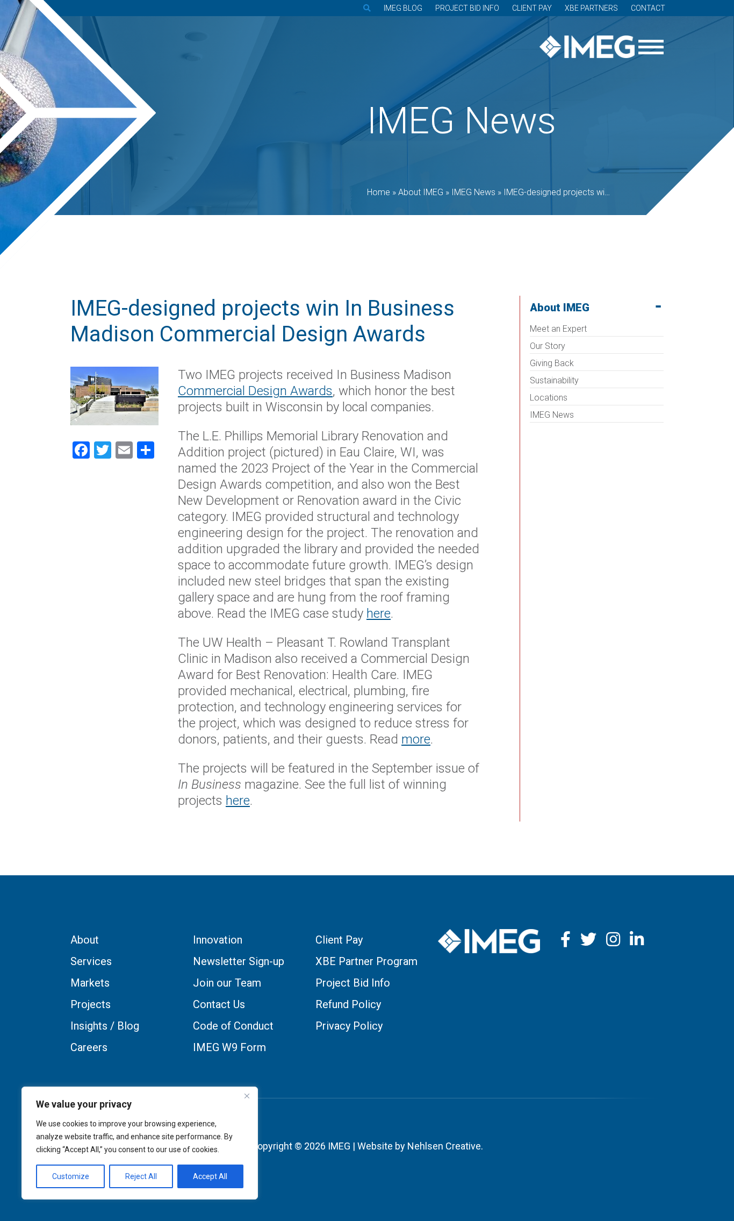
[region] (139, 1143)
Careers (88, 1047)
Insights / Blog (104, 1025)
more (415, 739)
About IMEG (559, 307)
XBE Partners (591, 8)
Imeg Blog (403, 8)
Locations (548, 397)
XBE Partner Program (366, 961)
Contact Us (219, 1004)
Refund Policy (348, 1004)
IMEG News (552, 415)
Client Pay (532, 8)
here (238, 800)
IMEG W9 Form (229, 1047)
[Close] (246, 1095)
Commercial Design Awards (255, 390)
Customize (70, 1176)
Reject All (141, 1176)
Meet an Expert (558, 329)
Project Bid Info (467, 8)
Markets (90, 982)
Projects (90, 1004)
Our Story (547, 346)
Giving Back (552, 363)
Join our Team (227, 982)
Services (91, 961)
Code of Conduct (233, 1025)
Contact (648, 8)
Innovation (217, 939)
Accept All (210, 1176)
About (84, 939)
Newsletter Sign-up (238, 961)
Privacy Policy (349, 1025)
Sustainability (554, 380)
